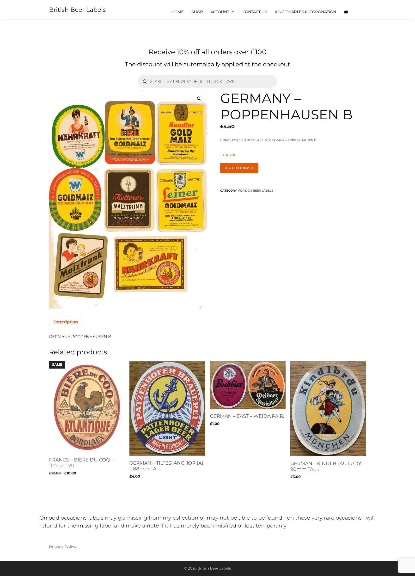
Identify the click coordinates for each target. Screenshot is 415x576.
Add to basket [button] (63, 487)
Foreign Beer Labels (249, 140)
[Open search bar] (360, 12)
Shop (197, 12)
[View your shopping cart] (346, 12)
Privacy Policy (62, 547)
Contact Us (255, 12)
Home (177, 12)
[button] (199, 98)
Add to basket (239, 168)
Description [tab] (65, 322)
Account (219, 12)
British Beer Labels (77, 9)
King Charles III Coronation (305, 12)
